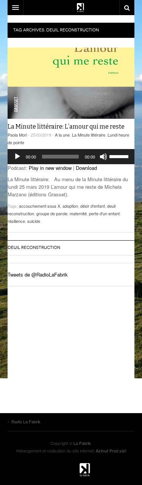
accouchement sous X (39, 206)
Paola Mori (17, 135)
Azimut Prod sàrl (111, 451)
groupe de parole (51, 213)
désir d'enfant (92, 206)
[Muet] (103, 156)
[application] (71, 156)
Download (86, 167)
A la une (62, 135)
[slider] (120, 156)
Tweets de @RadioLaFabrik (38, 274)
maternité (78, 213)
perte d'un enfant (104, 213)
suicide (33, 221)
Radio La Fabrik (71, 469)
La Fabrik (82, 443)
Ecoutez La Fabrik (71, 7)
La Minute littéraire (88, 135)
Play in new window (50, 167)
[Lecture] (17, 156)
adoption (70, 206)
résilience (16, 221)
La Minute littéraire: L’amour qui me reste (66, 126)
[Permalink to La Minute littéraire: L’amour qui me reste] (71, 83)
